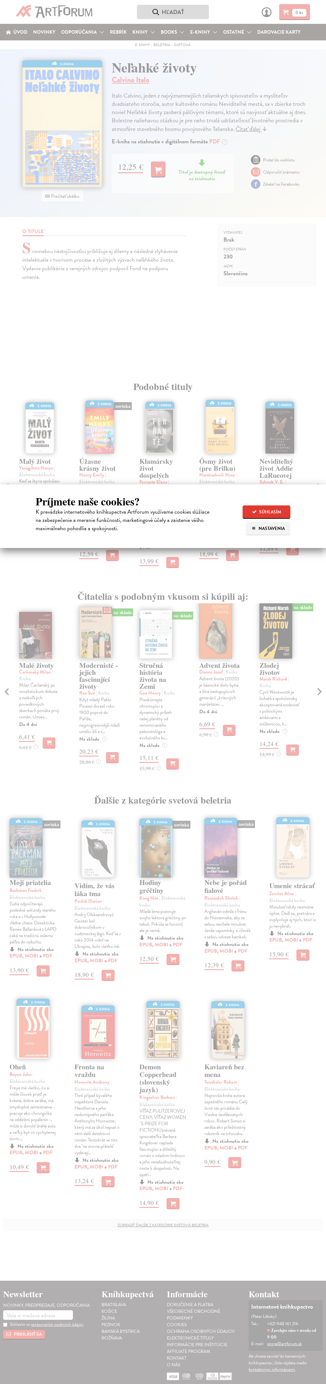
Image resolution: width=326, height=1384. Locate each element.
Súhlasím (269, 512)
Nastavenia (271, 528)
